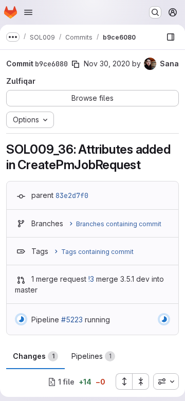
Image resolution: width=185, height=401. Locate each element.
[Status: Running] (21, 319)
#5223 (72, 319)
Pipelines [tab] (91, 356)
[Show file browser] (170, 37)
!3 (91, 279)
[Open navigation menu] (28, 12)
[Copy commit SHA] (75, 64)
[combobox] (166, 381)
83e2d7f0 (71, 195)
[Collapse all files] (141, 381)
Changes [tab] (33, 356)
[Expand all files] (124, 381)
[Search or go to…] (155, 12)
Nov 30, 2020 (107, 63)
